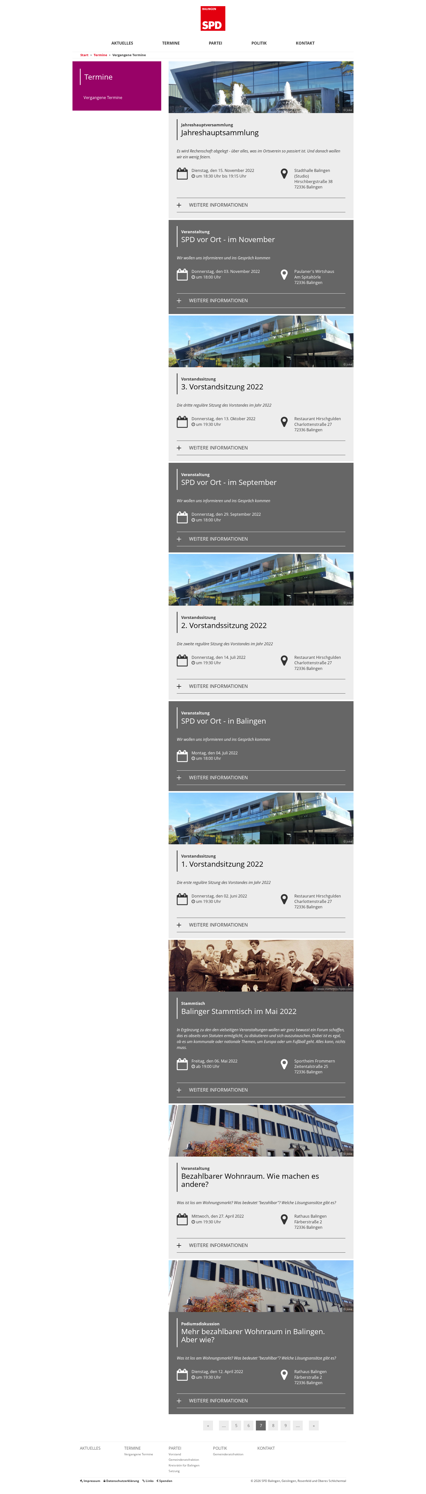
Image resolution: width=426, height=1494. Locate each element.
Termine (171, 43)
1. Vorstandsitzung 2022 (222, 864)
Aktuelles (122, 43)
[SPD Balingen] (213, 18)
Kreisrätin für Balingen (184, 1465)
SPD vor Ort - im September (229, 482)
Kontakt (305, 43)
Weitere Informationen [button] (218, 205)
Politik (259, 43)
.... (224, 1425)
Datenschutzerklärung (122, 1481)
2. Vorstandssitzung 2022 (224, 625)
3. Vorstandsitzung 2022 (222, 387)
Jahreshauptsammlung (220, 132)
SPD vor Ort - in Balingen (223, 721)
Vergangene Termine (103, 97)
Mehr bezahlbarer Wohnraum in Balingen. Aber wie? (253, 1335)
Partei (215, 43)
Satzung (174, 1471)
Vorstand (175, 1454)
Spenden (165, 1481)
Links (149, 1481)
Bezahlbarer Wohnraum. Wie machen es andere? (250, 1180)
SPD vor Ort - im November (228, 239)
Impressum (91, 1481)
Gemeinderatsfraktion (184, 1460)
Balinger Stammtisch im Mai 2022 (239, 1011)
